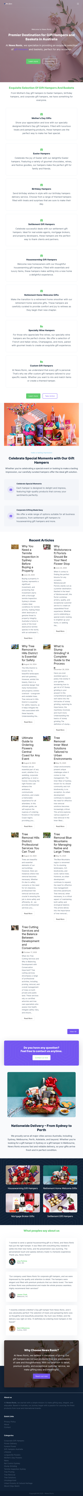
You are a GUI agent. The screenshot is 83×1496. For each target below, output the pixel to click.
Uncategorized (10, 1480)
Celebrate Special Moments (29, 484)
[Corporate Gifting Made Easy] (10, 515)
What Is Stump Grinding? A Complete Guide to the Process (62, 654)
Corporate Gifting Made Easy (30, 510)
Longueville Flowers (12, 1455)
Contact (7, 1427)
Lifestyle (7, 1452)
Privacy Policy (10, 1422)
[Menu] (78, 4)
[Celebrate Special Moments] (10, 489)
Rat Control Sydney (12, 1463)
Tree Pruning (9, 1472)
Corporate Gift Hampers (14, 1441)
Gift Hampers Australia (13, 1449)
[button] (23, 1175)
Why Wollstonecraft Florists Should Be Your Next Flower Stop (62, 555)
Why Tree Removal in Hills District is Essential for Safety (30, 653)
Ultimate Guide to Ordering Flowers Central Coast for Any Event (31, 748)
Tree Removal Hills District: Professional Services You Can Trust (30, 843)
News (6, 1460)
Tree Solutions (10, 1477)
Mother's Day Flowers (13, 1458)
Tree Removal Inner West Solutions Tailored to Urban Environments (63, 748)
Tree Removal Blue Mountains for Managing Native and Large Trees (63, 843)
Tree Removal (9, 1475)
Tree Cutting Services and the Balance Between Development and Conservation (31, 937)
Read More (28, 638)
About (6, 1424)
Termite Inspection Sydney (15, 1469)
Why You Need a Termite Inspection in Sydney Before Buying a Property (30, 558)
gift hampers (21, 49)
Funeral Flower (10, 1446)
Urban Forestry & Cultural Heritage (18, 1483)
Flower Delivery (10, 1443)
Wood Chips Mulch (11, 1486)
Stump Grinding (10, 1466)
